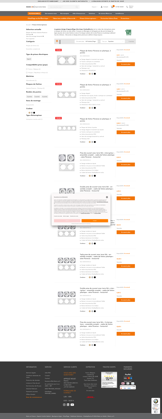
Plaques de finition (32, 45)
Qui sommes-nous (51, 13)
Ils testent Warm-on (105, 13)
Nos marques (64, 13)
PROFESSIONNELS (34, 13)
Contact (47, 378)
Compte (105, 7)
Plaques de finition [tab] (34, 84)
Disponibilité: (120, 50)
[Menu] (159, 399)
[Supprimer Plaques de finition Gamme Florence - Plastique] (32, 34)
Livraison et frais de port (33, 383)
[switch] (156, 412)
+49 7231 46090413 (69, 387)
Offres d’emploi (30, 394)
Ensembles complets (33, 49)
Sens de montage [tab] (33, 101)
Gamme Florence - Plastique (35, 88)
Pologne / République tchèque (38, 72)
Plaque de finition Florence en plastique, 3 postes (95, 86)
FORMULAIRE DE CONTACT (70, 392)
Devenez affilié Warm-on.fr (52, 381)
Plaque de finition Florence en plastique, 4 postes (95, 120)
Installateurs (120, 13)
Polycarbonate (31, 80)
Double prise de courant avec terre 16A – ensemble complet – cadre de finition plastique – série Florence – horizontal (97, 189)
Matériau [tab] (30, 76)
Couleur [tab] (29, 108)
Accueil (28, 25)
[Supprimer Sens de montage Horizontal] (43, 36)
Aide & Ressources (79, 13)
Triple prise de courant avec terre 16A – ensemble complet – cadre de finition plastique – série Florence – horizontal (97, 256)
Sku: (81, 56)
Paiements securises (32, 391)
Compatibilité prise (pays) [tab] (37, 65)
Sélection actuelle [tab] (33, 29)
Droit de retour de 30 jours (33, 386)
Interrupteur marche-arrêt (34, 119)
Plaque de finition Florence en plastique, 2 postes (95, 52)
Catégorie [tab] (30, 41)
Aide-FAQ (48, 373)
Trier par (104, 41)
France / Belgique (34, 69)
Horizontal (30, 105)
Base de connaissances (34, 397)
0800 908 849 (68, 383)
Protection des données (33, 380)
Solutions (92, 13)
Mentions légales (31, 373)
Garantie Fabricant (31, 389)
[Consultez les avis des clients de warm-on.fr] (109, 379)
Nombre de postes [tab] (33, 92)
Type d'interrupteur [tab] (34, 115)
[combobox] (64, 7)
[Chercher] (77, 7)
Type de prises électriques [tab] (37, 54)
